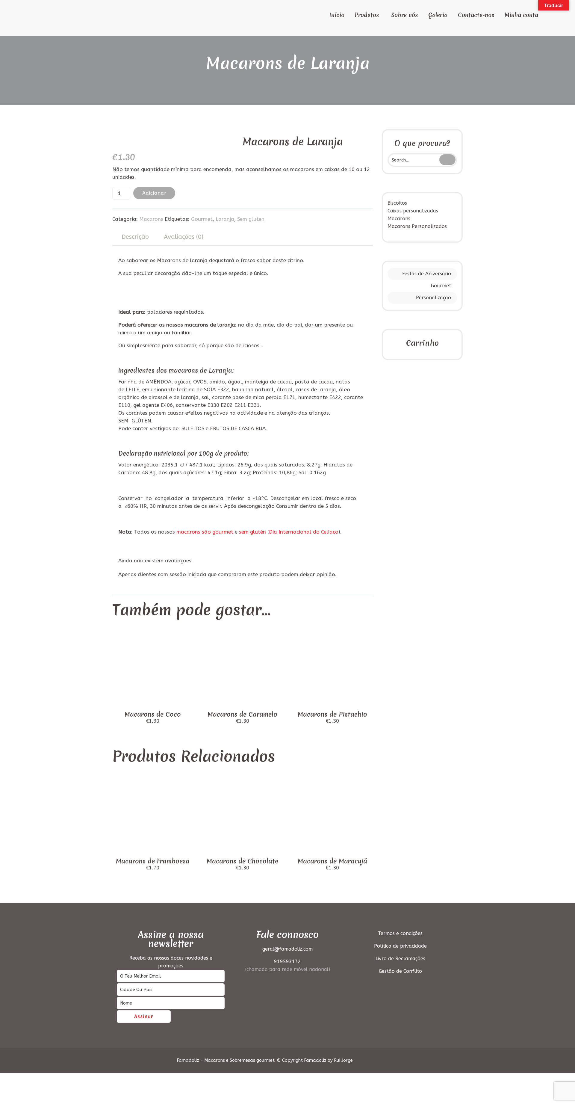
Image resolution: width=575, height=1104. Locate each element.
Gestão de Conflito (400, 971)
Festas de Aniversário (426, 274)
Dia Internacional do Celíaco (303, 532)
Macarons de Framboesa (153, 861)
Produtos (367, 15)
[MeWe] (442, 1060)
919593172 (287, 961)
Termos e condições (400, 933)
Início (336, 15)
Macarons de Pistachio (332, 714)
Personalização (433, 297)
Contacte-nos (476, 15)
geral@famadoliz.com (287, 949)
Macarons (151, 219)
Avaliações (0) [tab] (183, 236)
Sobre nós (404, 15)
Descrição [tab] (135, 236)
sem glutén (252, 532)
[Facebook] (420, 1060)
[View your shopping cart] (549, 14)
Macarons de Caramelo (242, 714)
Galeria (437, 15)
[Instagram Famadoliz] (431, 1060)
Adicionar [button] (153, 699)
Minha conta (521, 15)
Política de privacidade (400, 946)
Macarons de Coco (153, 714)
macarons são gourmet (204, 532)
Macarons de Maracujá (332, 861)
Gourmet (441, 286)
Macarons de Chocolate (242, 861)
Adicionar (154, 193)
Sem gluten (250, 219)
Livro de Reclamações (400, 958)
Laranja (225, 219)
